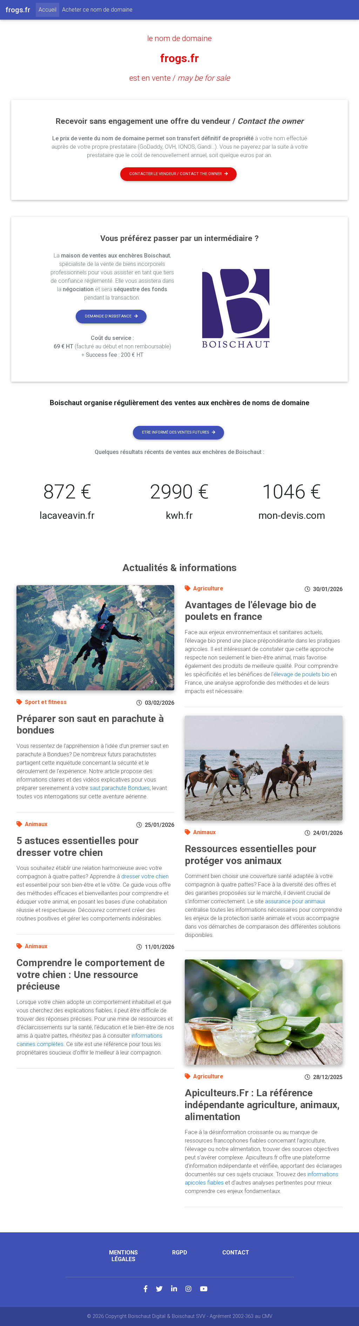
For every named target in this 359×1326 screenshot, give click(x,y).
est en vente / (179, 77)
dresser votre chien (145, 876)
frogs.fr (179, 58)
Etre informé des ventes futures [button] (175, 432)
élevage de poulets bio (301, 674)
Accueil (49, 9)
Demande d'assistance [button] (108, 316)
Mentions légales (123, 1256)
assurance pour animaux (295, 901)
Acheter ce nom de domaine (97, 9)
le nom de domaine (179, 38)
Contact (235, 1252)
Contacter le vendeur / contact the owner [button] (175, 174)
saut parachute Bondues (120, 788)
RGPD (179, 1252)
